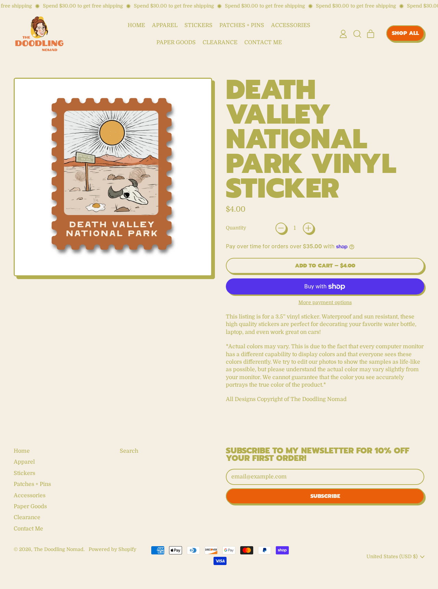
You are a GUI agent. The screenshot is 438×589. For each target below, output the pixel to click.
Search (129, 451)
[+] (308, 228)
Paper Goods (176, 42)
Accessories (290, 25)
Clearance (220, 42)
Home (136, 25)
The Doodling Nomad (58, 549)
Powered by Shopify (112, 549)
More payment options (325, 302)
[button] (357, 34)
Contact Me (263, 42)
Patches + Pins (241, 25)
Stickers (198, 25)
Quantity (236, 227)
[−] (280, 228)
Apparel (165, 25)
